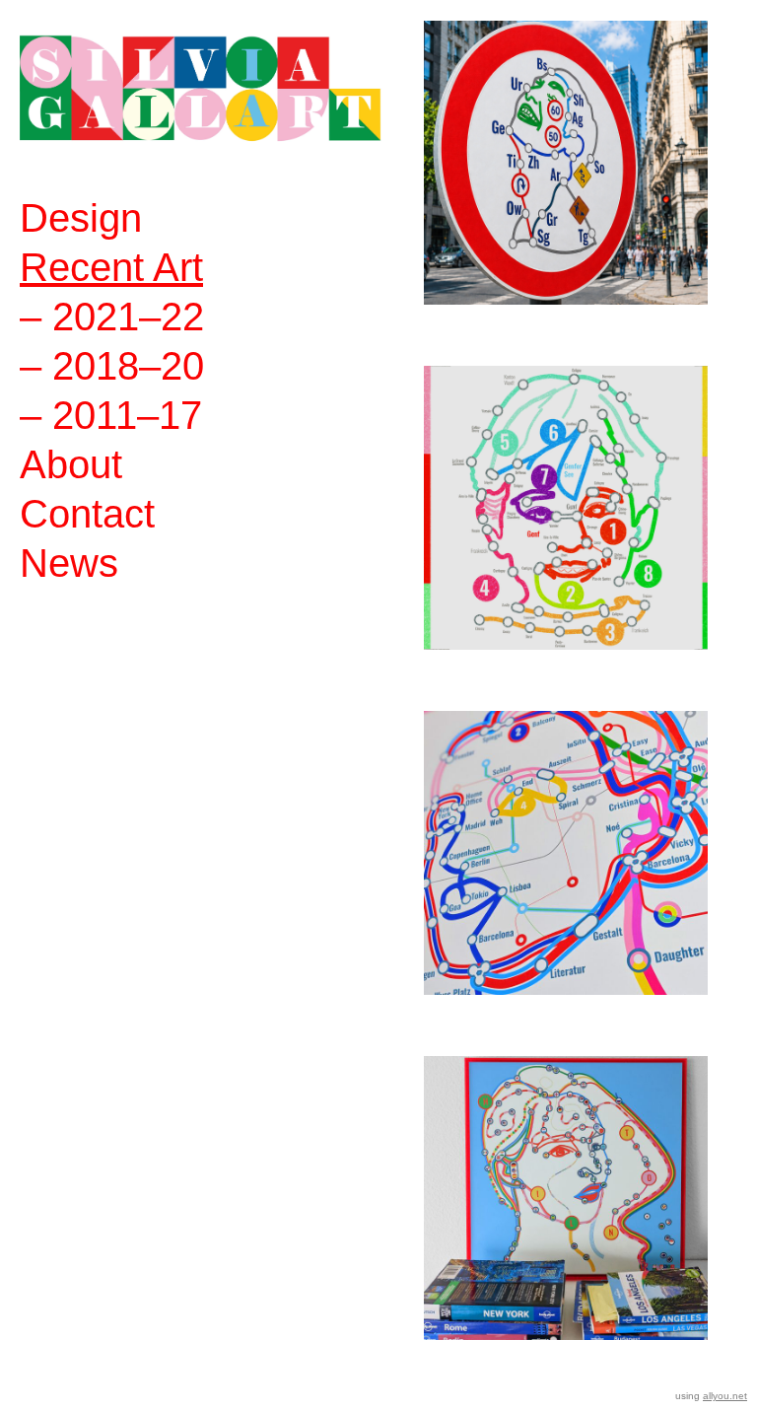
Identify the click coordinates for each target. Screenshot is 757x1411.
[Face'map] (566, 533)
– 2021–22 (112, 316)
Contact (87, 513)
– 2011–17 (111, 415)
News (69, 563)
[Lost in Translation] (566, 1223)
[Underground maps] (566, 878)
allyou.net (725, 1395)
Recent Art (111, 267)
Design (81, 218)
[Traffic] (566, 188)
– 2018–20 (112, 366)
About (71, 464)
